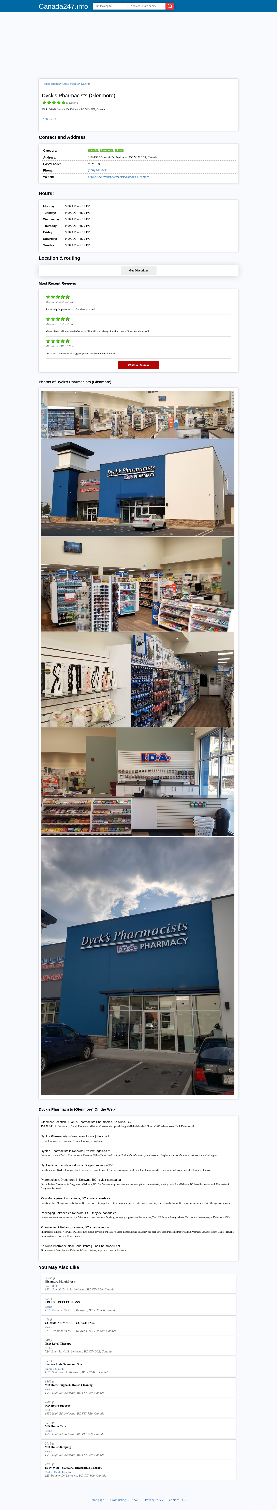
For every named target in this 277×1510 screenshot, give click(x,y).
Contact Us (176, 1499)
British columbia (52, 83)
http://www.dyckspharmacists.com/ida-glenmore (118, 176)
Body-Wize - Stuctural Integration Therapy (73, 1467)
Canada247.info (63, 6)
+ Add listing (118, 1499)
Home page (96, 1499)
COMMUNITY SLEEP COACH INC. (70, 1322)
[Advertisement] (138, 43)
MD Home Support (57, 1405)
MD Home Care (55, 1426)
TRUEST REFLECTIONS (62, 1302)
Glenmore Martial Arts (60, 1281)
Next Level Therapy (58, 1343)
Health (93, 150)
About (135, 1499)
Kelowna (85, 83)
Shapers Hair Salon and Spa (63, 1364)
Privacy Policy (154, 1499)
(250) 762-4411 (50, 118)
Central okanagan (70, 83)
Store (119, 150)
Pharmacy (106, 150)
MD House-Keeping (58, 1447)
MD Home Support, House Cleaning (69, 1385)
